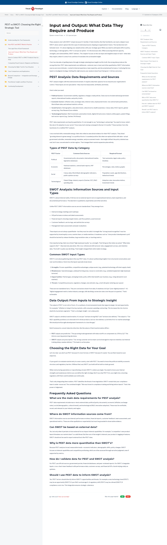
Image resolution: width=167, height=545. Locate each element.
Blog (127, 9)
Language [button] (135, 9)
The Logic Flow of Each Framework (18, 48)
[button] (108, 9)
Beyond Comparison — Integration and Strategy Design (22, 76)
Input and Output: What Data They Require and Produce (22, 53)
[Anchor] (120, 77)
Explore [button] (104, 9)
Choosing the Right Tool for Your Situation (21, 67)
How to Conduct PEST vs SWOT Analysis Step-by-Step (23, 58)
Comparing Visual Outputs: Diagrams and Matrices (23, 63)
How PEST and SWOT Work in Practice (20, 44)
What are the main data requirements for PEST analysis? (149, 79)
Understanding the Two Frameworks (19, 40)
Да (122, 496)
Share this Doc (147, 25)
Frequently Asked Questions (149, 73)
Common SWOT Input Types (150, 57)
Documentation (117, 9)
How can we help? (63, 496)
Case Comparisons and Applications (19, 71)
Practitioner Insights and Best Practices (20, 82)
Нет (128, 496)
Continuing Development (15, 86)
